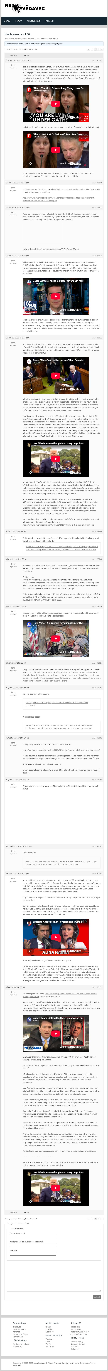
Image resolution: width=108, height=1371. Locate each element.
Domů (7, 20)
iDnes (48, 1327)
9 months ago (52, 43)
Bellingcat (74, 1349)
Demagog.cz (75, 1329)
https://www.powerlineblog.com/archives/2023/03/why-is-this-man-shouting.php (58, 525)
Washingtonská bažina (29, 38)
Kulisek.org (18, 1346)
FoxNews (49, 1339)
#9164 (99, 873)
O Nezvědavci (33, 20)
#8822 (99, 337)
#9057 (99, 663)
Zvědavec (17, 1327)
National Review (77, 1344)
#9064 (99, 779)
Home (7, 38)
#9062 (99, 687)
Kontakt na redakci (21, 1344)
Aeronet (16, 1332)
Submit (97, 1297)
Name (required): (17, 1233)
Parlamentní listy (20, 1334)
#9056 (99, 606)
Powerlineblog (76, 1341)
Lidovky (49, 1329)
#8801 (99, 60)
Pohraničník (18, 1336)
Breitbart (74, 1346)
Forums (14, 38)
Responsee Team (87, 1363)
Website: (14, 1250)
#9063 (99, 738)
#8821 (99, 255)
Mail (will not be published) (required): (27, 1241)
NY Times (50, 1346)
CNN (48, 1341)
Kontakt (49, 20)
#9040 (99, 559)
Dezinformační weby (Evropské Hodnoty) (79, 1333)
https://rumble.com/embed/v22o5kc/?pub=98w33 (57, 249)
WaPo (48, 1344)
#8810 (99, 182)
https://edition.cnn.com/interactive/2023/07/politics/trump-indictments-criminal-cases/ (61, 750)
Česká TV (49, 1332)
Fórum (18, 20)
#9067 (99, 846)
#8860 (99, 531)
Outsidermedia (19, 1329)
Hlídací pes (75, 1327)
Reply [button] (94, 60)
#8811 (99, 207)
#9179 (99, 987)
